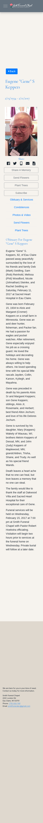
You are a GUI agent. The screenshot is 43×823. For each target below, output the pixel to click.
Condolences (21, 207)
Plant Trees (21, 185)
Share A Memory (21, 170)
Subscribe (21, 192)
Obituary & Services (21, 199)
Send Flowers (21, 177)
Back (12, 71)
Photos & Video (22, 214)
